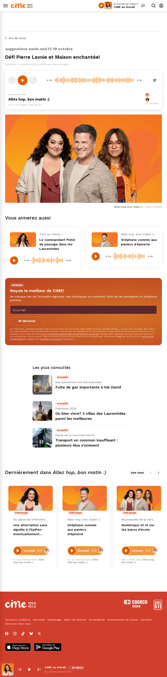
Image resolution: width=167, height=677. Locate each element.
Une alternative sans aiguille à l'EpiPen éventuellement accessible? (30, 529)
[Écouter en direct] (101, 5)
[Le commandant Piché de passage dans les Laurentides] (23, 239)
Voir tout (137, 472)
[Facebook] (6, 633)
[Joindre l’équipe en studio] (143, 5)
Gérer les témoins (75, 619)
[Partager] (155, 80)
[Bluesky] (31, 633)
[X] (39, 633)
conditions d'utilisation (51, 339)
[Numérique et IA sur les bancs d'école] (139, 498)
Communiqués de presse (122, 619)
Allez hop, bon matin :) (28, 99)
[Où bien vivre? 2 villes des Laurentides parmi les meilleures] (42, 411)
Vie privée (39, 619)
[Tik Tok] (23, 633)
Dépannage (54, 619)
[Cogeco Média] (135, 606)
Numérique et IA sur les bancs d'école (138, 527)
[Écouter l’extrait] (22, 80)
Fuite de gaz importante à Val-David (88, 387)
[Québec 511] (158, 609)
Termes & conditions (17, 619)
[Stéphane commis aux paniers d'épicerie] (105, 239)
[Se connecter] (161, 5)
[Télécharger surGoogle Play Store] (48, 647)
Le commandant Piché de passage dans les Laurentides (57, 244)
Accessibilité (97, 619)
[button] (19, 669)
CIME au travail (124, 7)
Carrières (146, 619)
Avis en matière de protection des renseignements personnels (69, 334)
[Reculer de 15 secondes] (12, 80)
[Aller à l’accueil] (21, 7)
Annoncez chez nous (18, 623)
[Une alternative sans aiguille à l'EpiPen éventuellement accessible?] (30, 498)
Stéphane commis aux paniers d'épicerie (82, 529)
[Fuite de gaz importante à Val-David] (42, 385)
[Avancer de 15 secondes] (33, 80)
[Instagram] (14, 633)
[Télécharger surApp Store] (18, 647)
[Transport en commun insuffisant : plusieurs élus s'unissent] (42, 438)
